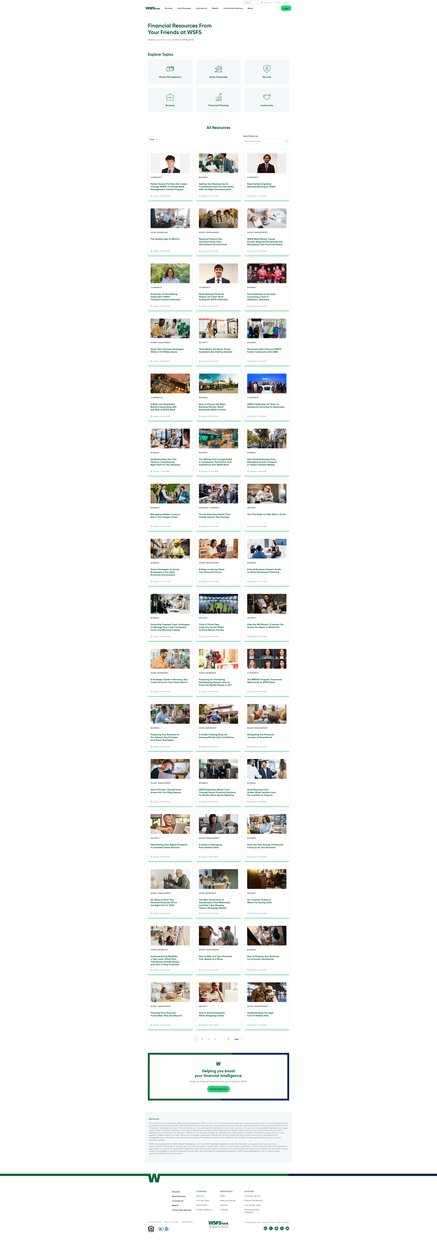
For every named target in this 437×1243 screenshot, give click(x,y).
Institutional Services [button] (233, 8)
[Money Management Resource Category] (170, 71)
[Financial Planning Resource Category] (218, 99)
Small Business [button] (184, 8)
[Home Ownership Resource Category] (218, 71)
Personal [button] (169, 8)
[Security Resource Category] (266, 71)
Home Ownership (159, 232)
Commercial (157, 397)
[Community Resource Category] (266, 99)
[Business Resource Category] (170, 99)
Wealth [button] (215, 8)
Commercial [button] (201, 8)
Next (237, 1039)
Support (287, 2)
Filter (152, 139)
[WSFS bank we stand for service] (218, 1224)
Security (277, 2)
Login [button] (286, 8)
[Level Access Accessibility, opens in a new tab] (163, 1229)
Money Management (209, 232)
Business (203, 177)
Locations (267, 2)
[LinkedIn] (265, 1228)
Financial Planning (209, 508)
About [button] (250, 8)
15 (229, 1039)
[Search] (286, 141)
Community (156, 177)
